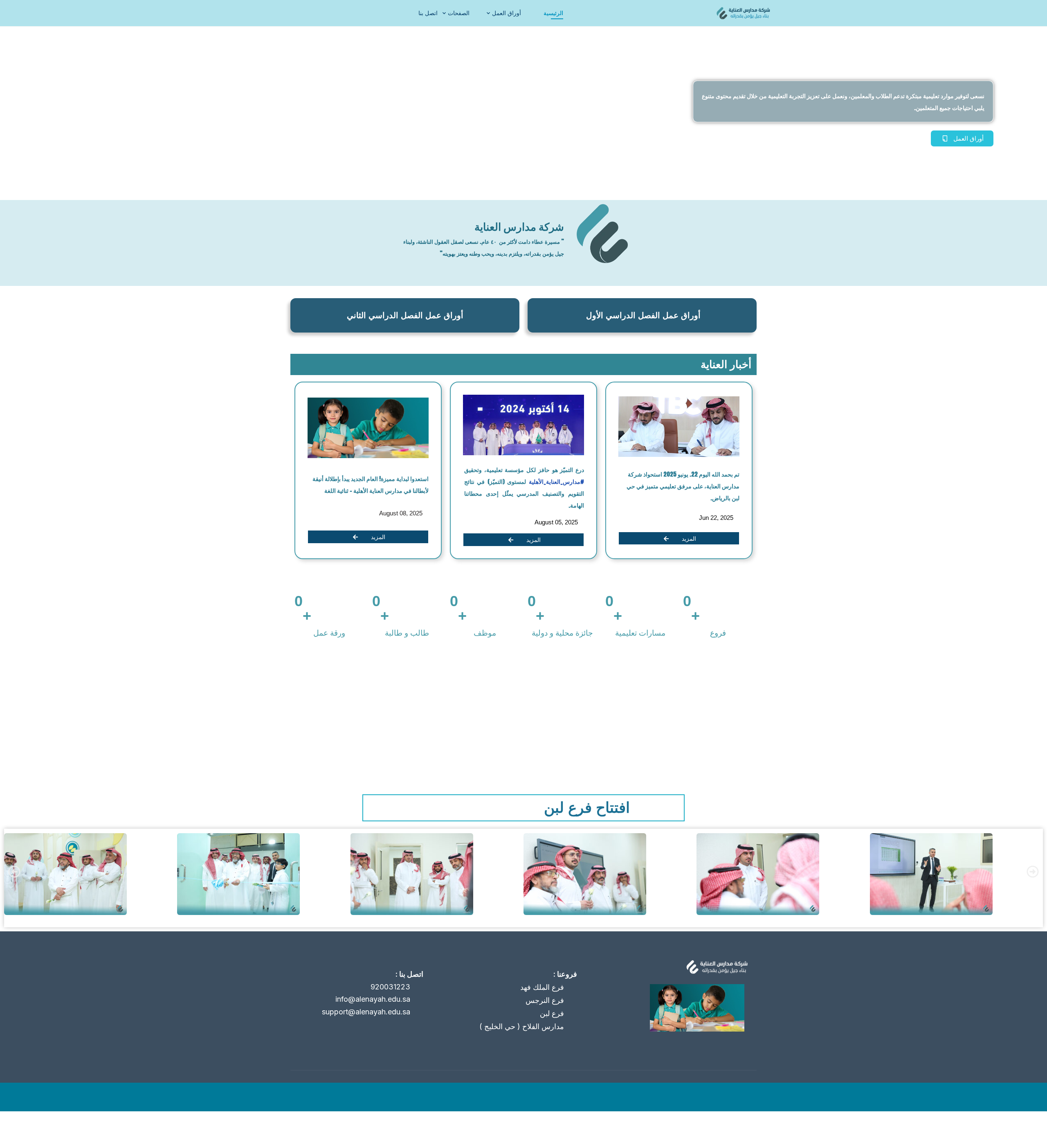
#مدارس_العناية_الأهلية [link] (555, 481)
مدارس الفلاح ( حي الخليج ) (521, 1026)
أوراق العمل (506, 12)
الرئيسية (553, 12)
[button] (14, 871)
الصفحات (459, 12)
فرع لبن (552, 1013)
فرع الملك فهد (542, 987)
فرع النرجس (545, 1000)
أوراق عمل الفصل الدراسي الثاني (405, 315)
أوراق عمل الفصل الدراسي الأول (643, 315)
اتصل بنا (428, 12)
